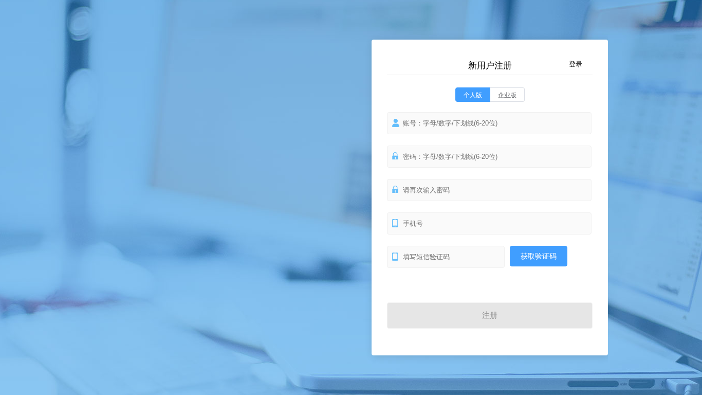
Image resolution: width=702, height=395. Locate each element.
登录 (575, 63)
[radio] (472, 94)
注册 (489, 315)
